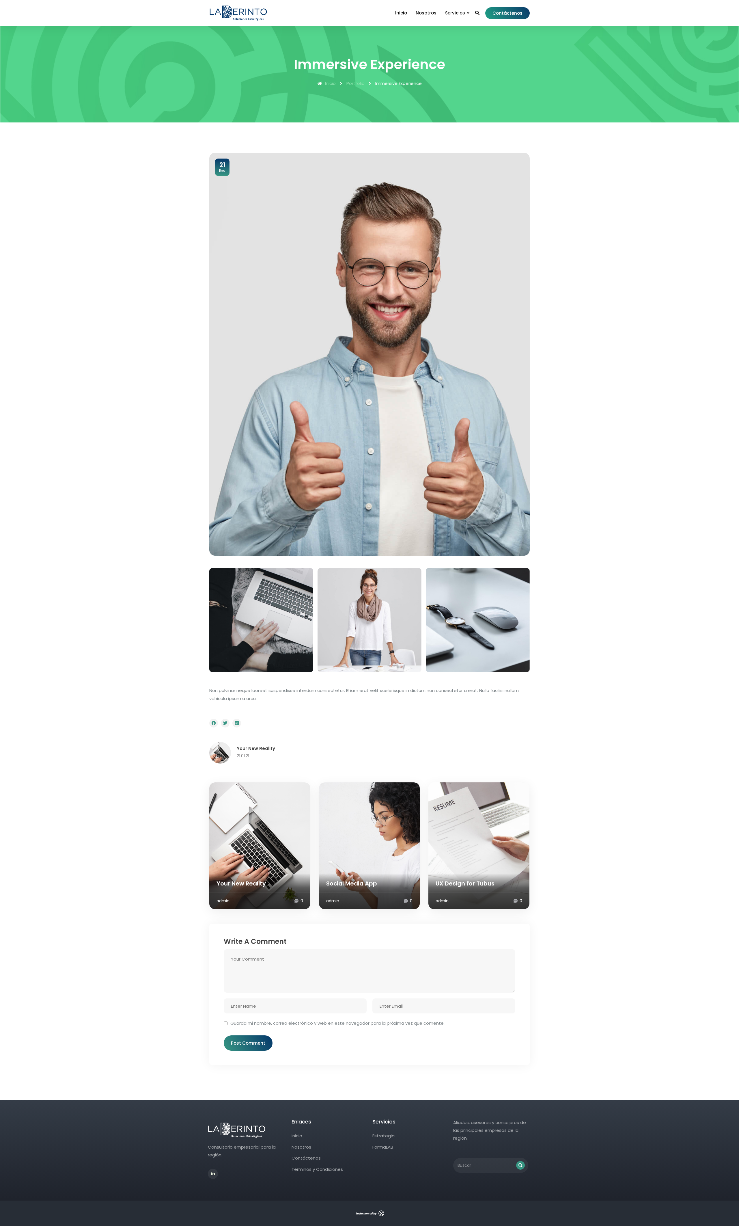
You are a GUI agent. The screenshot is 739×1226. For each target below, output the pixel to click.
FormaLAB (382, 1147)
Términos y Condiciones (317, 1169)
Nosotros (301, 1147)
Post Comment (248, 1043)
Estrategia (383, 1136)
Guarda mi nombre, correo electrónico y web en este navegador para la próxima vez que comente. (337, 1023)
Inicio (330, 83)
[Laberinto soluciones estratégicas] (239, 10)
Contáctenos (507, 13)
